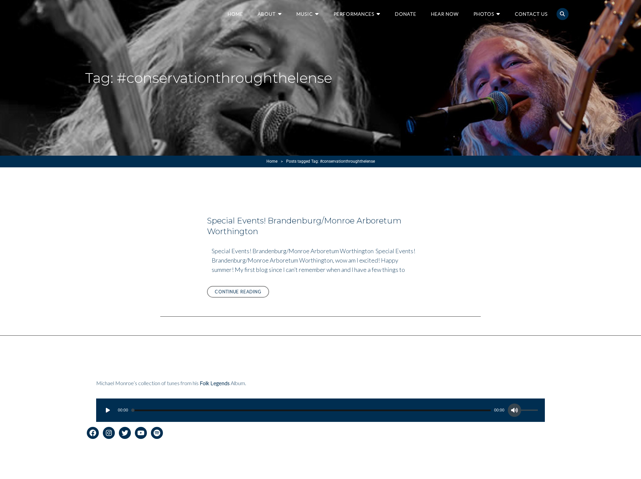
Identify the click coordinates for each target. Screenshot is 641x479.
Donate (405, 14)
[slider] (530, 411)
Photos (483, 14)
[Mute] (514, 410)
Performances (354, 14)
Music (304, 14)
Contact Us (531, 14)
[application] (320, 410)
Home (235, 14)
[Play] (108, 410)
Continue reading (242, 293)
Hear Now (445, 14)
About (267, 14)
